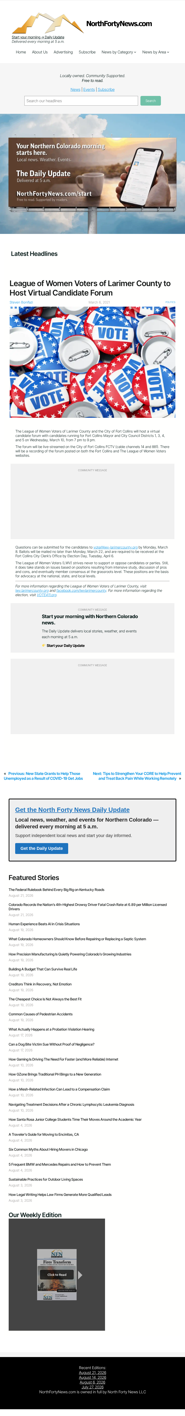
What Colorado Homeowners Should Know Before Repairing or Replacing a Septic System (77, 939)
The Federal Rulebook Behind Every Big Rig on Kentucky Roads (56, 890)
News (75, 89)
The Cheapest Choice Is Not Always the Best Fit (45, 999)
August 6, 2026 (92, 1382)
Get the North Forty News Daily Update (72, 809)
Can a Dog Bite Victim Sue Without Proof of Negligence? (51, 1044)
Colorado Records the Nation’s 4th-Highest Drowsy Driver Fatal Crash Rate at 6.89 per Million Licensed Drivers (88, 907)
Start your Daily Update (65, 645)
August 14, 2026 (92, 1377)
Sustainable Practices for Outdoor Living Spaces (46, 1179)
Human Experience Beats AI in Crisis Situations (44, 924)
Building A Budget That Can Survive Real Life (43, 969)
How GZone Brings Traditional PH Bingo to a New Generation (55, 1074)
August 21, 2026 (92, 1372)
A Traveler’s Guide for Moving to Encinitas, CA (44, 1134)
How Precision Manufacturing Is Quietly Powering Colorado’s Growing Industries (70, 954)
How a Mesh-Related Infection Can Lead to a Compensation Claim (59, 1089)
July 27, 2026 (93, 1387)
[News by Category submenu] (135, 52)
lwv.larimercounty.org (32, 590)
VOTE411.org (46, 595)
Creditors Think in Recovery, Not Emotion (40, 984)
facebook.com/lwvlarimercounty (81, 590)
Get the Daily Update (41, 848)
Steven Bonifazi (21, 302)
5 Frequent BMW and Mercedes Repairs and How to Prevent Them (60, 1164)
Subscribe (106, 89)
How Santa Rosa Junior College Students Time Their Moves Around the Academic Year (75, 1119)
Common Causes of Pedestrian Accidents (41, 1014)
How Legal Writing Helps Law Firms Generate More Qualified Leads (60, 1194)
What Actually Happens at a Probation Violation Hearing (51, 1029)
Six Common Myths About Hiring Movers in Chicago (48, 1149)
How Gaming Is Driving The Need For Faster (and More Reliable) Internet (63, 1059)
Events (89, 89)
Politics (170, 302)
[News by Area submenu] (168, 52)
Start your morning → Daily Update (38, 37)
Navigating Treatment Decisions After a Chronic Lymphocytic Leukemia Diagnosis (71, 1104)
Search (150, 101)
